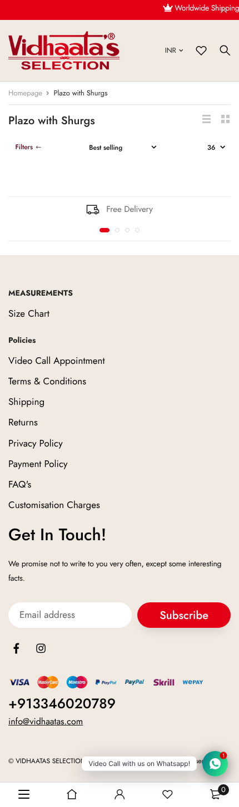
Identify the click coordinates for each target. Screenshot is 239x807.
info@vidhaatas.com (45, 721)
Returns (23, 422)
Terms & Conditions (47, 381)
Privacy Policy (35, 443)
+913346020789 (62, 704)
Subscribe (184, 615)
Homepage (25, 93)
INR (170, 50)
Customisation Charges (54, 505)
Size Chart (28, 314)
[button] (104, 230)
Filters (24, 147)
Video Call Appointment (56, 361)
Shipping (26, 402)
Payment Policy (38, 464)
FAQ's (19, 484)
